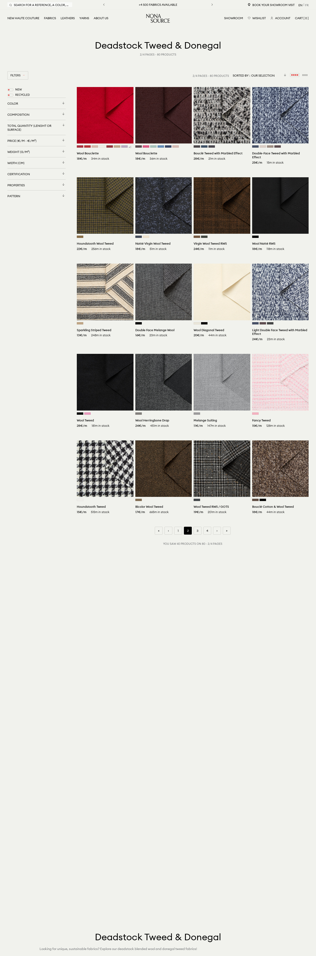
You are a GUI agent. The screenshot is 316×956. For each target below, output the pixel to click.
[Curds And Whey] (80, 323)
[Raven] (270, 323)
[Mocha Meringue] (270, 146)
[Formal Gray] (197, 413)
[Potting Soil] (277, 146)
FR (307, 5)
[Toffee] (197, 237)
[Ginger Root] (117, 146)
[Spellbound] (138, 237)
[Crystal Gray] (263, 146)
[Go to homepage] (158, 18)
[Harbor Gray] (153, 146)
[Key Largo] (204, 146)
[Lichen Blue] (161, 146)
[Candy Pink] (255, 413)
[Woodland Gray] (197, 500)
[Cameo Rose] (95, 146)
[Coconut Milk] (102, 146)
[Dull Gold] (80, 237)
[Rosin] (204, 237)
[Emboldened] (109, 146)
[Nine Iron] (211, 146)
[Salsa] (80, 146)
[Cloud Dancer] (80, 500)
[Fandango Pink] (146, 146)
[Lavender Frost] (124, 146)
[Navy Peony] (168, 146)
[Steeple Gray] (138, 413)
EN (300, 5)
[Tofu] (197, 323)
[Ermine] (138, 500)
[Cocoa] (255, 500)
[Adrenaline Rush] (87, 146)
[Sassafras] (138, 146)
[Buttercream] (146, 237)
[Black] (255, 237)
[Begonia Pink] (87, 413)
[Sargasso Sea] (255, 146)
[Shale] (197, 146)
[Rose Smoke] (175, 146)
